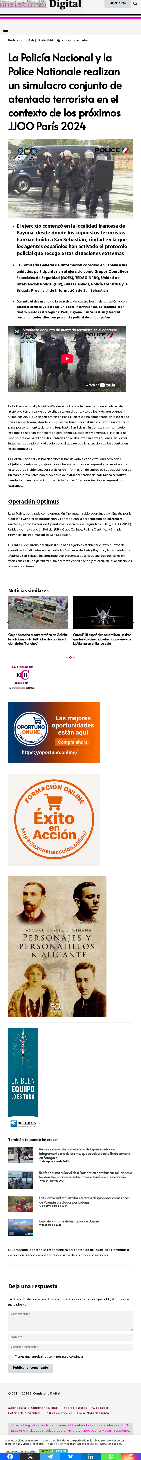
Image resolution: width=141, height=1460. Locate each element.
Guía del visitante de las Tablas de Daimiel (69, 1221)
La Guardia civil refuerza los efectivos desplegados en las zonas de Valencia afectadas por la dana (84, 1199)
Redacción (16, 40)
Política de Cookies (58, 1413)
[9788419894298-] (70, 946)
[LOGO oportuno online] (70, 732)
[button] (135, 4)
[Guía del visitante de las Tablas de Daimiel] (20, 1227)
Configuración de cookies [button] (21, 1451)
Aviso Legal (100, 1408)
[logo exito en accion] (70, 820)
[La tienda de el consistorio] (70, 678)
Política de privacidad (24, 1413)
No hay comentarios (75, 41)
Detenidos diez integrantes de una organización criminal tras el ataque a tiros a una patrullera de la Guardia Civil (101, 639)
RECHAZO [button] (61, 1451)
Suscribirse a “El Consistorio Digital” (33, 1408)
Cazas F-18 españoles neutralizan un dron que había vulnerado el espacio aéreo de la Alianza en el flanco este (37, 639)
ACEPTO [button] (45, 1451)
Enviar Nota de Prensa (93, 1413)
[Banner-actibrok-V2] (70, 1079)
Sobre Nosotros (75, 1408)
